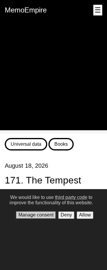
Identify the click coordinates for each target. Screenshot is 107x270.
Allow (85, 214)
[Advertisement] (53, 76)
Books (61, 144)
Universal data (26, 144)
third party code (71, 197)
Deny (66, 214)
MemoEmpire (26, 10)
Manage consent (36, 214)
